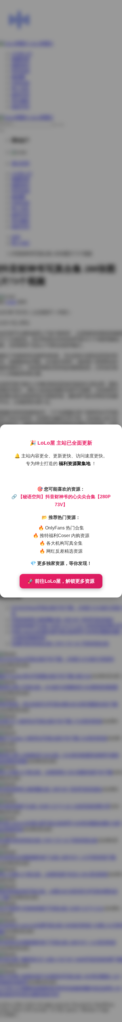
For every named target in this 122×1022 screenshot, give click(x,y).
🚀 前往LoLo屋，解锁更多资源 (61, 581)
